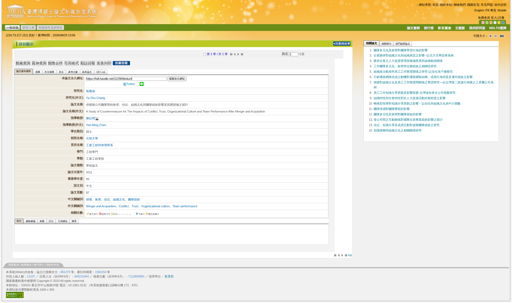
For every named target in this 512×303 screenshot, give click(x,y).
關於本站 (446, 4)
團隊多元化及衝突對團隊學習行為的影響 (401, 50)
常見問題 (487, 4)
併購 (89, 199)
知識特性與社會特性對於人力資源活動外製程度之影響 (410, 98)
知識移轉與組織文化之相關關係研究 (398, 130)
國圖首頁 (473, 4)
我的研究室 (52, 264)
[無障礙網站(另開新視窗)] (15, 297)
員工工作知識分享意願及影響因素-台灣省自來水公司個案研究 (415, 92)
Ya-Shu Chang (95, 98)
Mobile (502, 10)
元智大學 (92, 138)
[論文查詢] (413, 29)
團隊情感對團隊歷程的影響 (392, 109)
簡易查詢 (13, 264)
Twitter (130, 84)
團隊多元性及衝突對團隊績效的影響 (398, 114)
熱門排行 (39, 264)
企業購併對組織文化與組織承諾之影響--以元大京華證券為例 (414, 55)
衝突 (98, 199)
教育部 (169, 276)
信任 (107, 199)
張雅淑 (90, 91)
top (350, 255)
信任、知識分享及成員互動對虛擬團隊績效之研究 (407, 125)
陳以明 (90, 118)
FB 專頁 (491, 10)
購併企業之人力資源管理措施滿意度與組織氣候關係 (408, 60)
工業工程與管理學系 (99, 145)
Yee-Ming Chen (96, 125)
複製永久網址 (177, 78)
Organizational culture (155, 206)
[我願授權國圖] (121, 64)
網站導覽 (425, 4)
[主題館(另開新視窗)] (460, 29)
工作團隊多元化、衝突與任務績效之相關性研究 (405, 66)
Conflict (124, 206)
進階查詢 (26, 264)
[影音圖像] (444, 29)
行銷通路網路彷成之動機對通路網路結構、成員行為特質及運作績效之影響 (423, 77)
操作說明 (500, 4)
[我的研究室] (477, 29)
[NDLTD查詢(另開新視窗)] (497, 29)
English (479, 10)
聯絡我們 (460, 4)
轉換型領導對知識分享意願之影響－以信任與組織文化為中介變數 (417, 103)
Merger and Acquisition (101, 206)
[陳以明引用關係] (97, 118)
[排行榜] (429, 29)
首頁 (435, 4)
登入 (494, 17)
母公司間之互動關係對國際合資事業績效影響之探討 (408, 119)
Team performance (185, 206)
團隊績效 (134, 199)
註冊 (501, 17)
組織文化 (119, 199)
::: (417, 5)
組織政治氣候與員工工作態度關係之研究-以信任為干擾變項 (413, 71)
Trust (135, 206)
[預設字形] (501, 36)
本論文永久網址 (72, 78)
